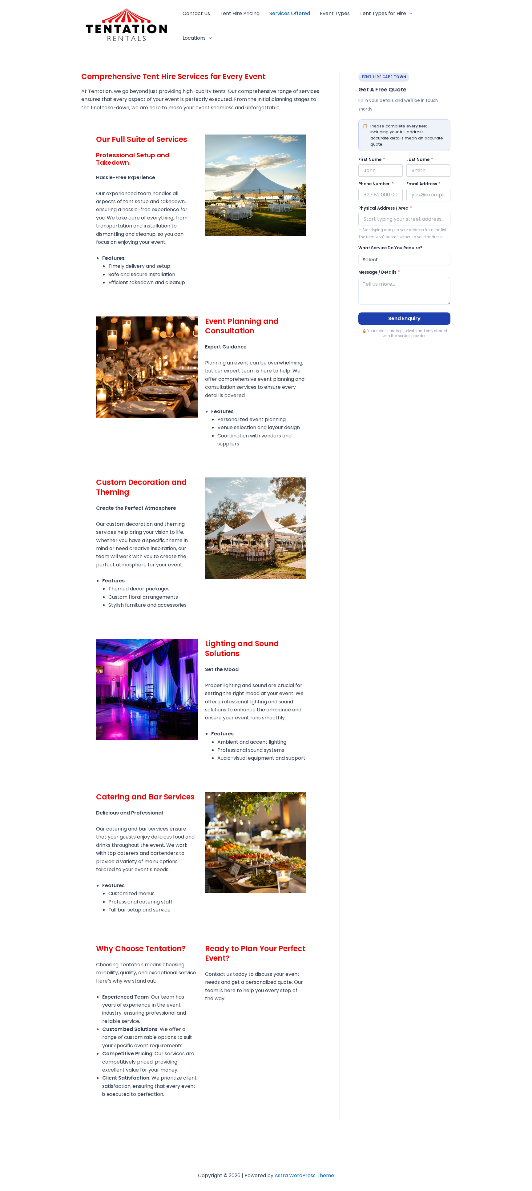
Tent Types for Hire (383, 13)
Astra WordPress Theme (304, 1175)
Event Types (335, 13)
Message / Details (379, 272)
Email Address (423, 184)
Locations (194, 38)
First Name (371, 160)
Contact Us (196, 13)
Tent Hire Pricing (240, 13)
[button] (409, 13)
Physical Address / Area (385, 208)
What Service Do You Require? (390, 248)
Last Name (419, 160)
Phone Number (375, 184)
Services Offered (289, 13)
